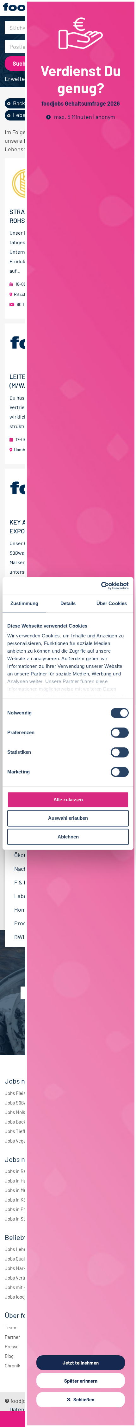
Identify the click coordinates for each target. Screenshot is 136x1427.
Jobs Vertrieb (18, 1277)
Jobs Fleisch (18, 1093)
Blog (9, 1356)
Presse (12, 1346)
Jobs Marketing (20, 1268)
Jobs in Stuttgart (22, 1219)
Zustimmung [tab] (24, 603)
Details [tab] (68, 603)
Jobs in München (22, 1190)
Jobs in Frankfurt (22, 1209)
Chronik (13, 1365)
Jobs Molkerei (19, 1112)
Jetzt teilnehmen (81, 1362)
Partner (12, 1337)
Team (10, 1327)
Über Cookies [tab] (111, 603)
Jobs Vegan (16, 1141)
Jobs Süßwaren (20, 1102)
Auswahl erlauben (68, 818)
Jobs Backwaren (22, 1121)
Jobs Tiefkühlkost (23, 1131)
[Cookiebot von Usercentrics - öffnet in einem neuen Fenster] (101, 586)
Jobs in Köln (17, 1199)
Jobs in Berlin (18, 1171)
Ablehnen (68, 836)
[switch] (120, 732)
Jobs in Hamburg (22, 1180)
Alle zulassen (68, 799)
